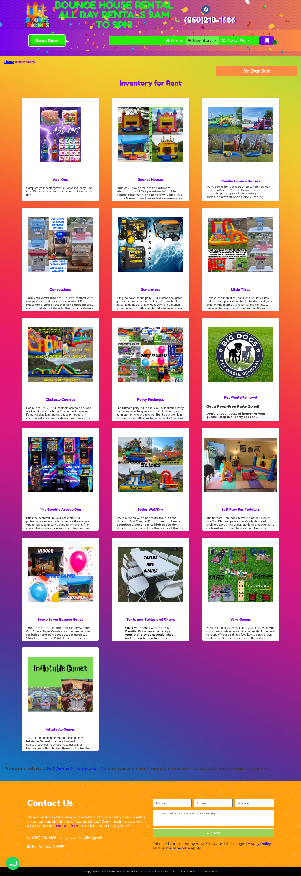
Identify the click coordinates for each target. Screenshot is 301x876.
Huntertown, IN (89, 768)
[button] (12, 863)
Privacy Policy (258, 844)
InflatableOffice (207, 871)
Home (177, 40)
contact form (68, 826)
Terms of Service (175, 848)
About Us (236, 40)
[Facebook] (205, 9)
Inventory (202, 40)
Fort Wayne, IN (60, 768)
